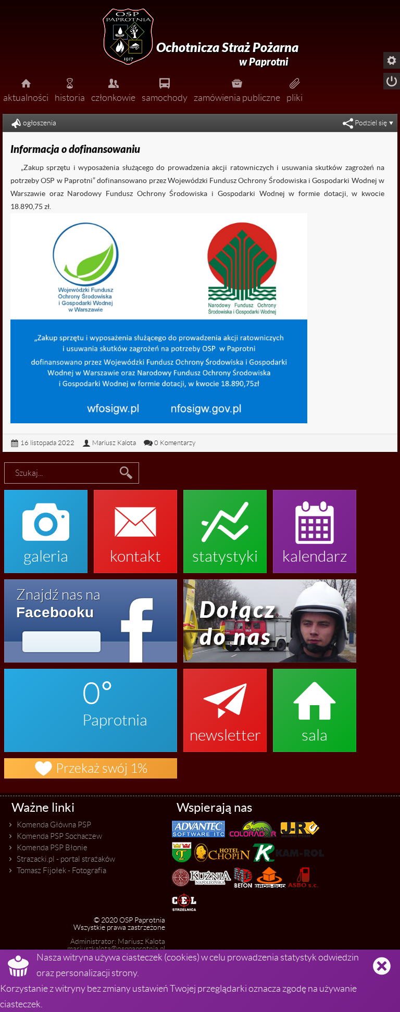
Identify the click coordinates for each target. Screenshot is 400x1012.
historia (70, 89)
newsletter (225, 705)
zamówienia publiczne (237, 89)
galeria (45, 526)
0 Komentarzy (174, 443)
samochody (165, 89)
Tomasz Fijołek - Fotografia (61, 870)
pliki (294, 89)
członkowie (113, 89)
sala (314, 705)
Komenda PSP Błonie (52, 848)
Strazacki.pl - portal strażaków (66, 859)
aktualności (25, 89)
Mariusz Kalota (114, 443)
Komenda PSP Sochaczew (59, 836)
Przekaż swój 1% (90, 768)
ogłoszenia (39, 123)
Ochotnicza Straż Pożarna (227, 54)
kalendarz (314, 526)
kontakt (135, 526)
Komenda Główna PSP (54, 825)
